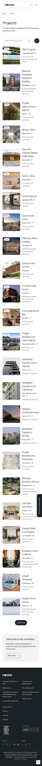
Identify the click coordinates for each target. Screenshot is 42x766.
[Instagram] (3, 744)
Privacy (5, 711)
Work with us (7, 688)
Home (4, 13)
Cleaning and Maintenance (27, 683)
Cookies (5, 715)
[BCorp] (6, 735)
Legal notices (7, 707)
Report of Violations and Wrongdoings (30, 693)
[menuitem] (11, 682)
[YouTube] (10, 744)
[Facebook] (14, 744)
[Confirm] (29, 40)
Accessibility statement (10, 701)
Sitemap (5, 719)
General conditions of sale (10, 683)
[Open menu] (36, 4)
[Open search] (31, 4)
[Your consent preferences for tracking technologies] (38, 762)
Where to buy (26, 698)
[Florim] (9, 4)
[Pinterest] (7, 744)
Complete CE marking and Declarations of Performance (10, 694)
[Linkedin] (18, 744)
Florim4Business (28, 688)
